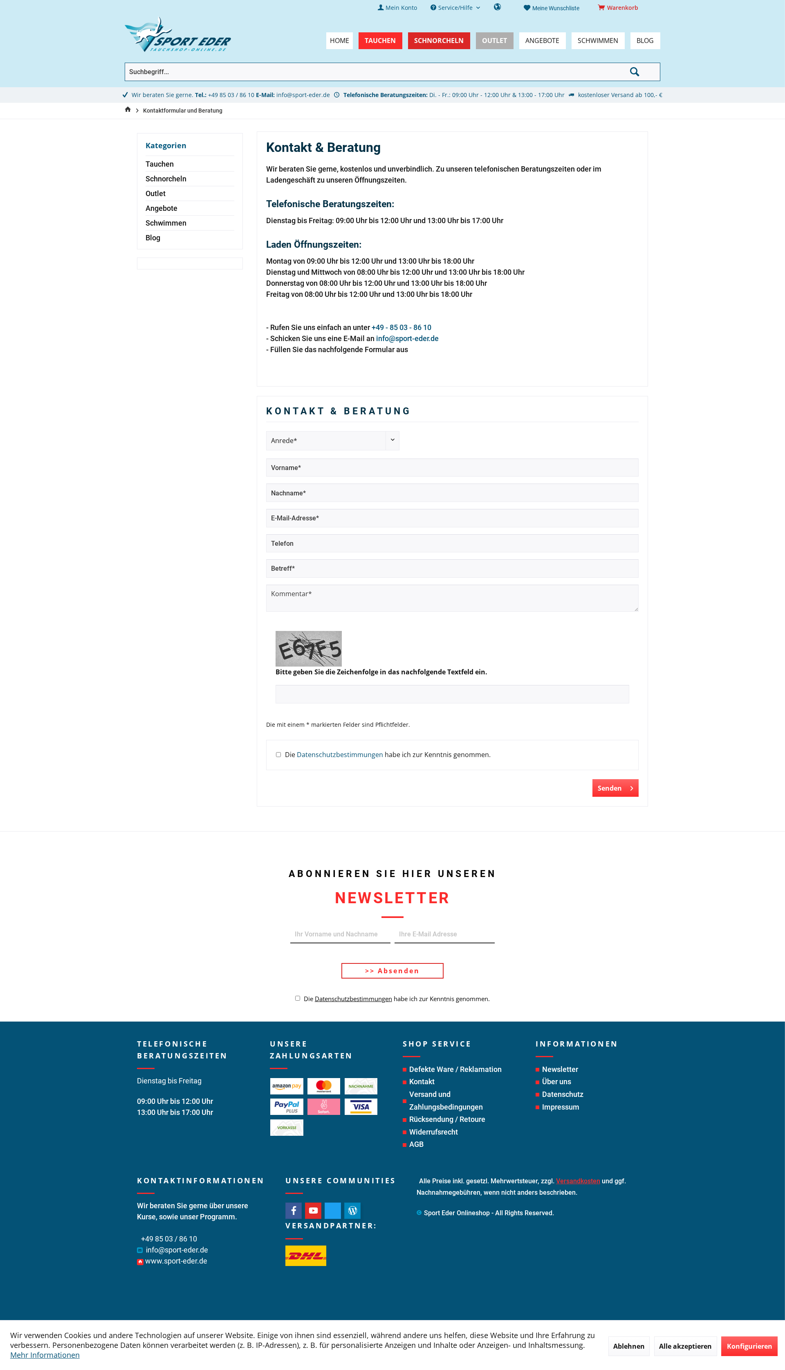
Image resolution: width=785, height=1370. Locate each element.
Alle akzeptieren (685, 1346)
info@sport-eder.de (303, 95)
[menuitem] (619, 8)
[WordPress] (352, 1211)
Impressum (560, 1107)
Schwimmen (166, 223)
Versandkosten (578, 1181)
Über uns (556, 1081)
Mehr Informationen (45, 1355)
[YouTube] (313, 1211)
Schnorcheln (166, 178)
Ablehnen (629, 1346)
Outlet (156, 193)
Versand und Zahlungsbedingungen (446, 1100)
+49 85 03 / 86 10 (231, 95)
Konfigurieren (749, 1346)
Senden (610, 788)
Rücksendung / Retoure (447, 1119)
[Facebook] (293, 1211)
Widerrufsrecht (433, 1132)
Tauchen (160, 164)
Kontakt (422, 1081)
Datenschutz (562, 1094)
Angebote (161, 208)
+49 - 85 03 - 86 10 (401, 327)
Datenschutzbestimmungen (340, 754)
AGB (416, 1144)
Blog (153, 237)
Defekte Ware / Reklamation (455, 1069)
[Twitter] (333, 1211)
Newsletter (560, 1069)
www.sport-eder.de (176, 1261)
